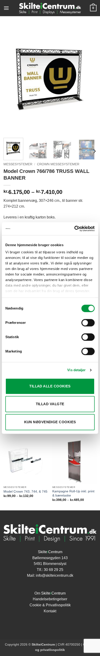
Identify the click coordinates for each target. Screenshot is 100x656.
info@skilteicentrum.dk (54, 575)
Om (50, 593)
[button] (6, 8)
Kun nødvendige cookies (50, 422)
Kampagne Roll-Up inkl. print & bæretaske (73, 493)
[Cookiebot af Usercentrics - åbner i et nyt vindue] (74, 229)
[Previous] (11, 80)
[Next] (89, 80)
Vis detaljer (76, 370)
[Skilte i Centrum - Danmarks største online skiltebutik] (50, 8)
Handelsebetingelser (50, 599)
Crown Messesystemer (58, 164)
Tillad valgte (50, 404)
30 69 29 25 (53, 570)
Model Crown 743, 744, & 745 (25, 491)
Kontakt (50, 611)
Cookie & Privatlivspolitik (50, 605)
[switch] (88, 322)
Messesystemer (17, 164)
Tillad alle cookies (50, 386)
